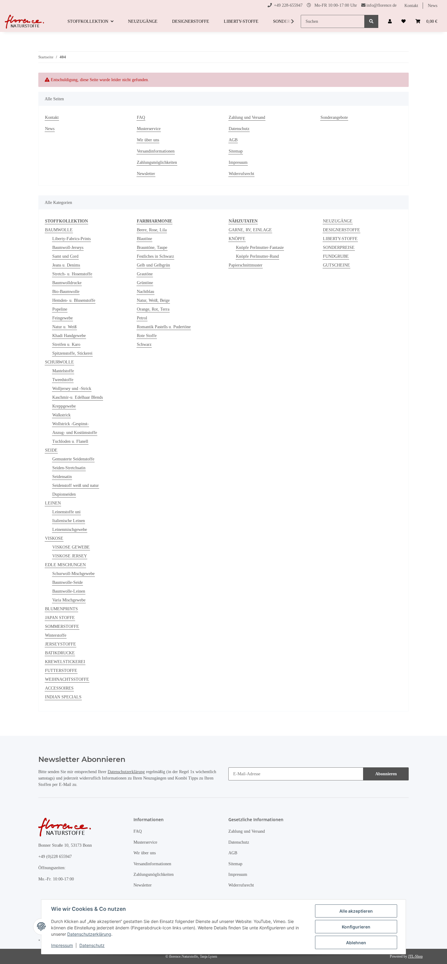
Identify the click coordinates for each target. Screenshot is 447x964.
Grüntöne (145, 283)
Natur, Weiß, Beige (153, 300)
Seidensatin (62, 476)
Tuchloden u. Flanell (70, 441)
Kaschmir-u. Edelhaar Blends (77, 397)
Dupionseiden (64, 494)
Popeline (59, 309)
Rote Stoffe (147, 335)
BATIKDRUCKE (60, 653)
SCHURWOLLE (59, 362)
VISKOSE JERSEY (69, 556)
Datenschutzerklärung (126, 771)
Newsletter (146, 173)
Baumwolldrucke (66, 283)
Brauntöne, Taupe (152, 247)
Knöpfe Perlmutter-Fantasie (260, 247)
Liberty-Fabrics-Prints (71, 238)
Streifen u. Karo (66, 344)
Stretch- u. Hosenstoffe (72, 274)
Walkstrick (61, 415)
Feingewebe (62, 318)
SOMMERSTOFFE (62, 626)
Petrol (142, 318)
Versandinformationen (156, 151)
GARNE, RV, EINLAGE (250, 230)
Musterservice (149, 128)
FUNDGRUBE (336, 256)
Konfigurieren (356, 926)
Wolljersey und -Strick (71, 388)
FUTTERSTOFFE (61, 670)
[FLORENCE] (25, 21)
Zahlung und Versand (247, 117)
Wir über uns (148, 140)
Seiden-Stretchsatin (68, 468)
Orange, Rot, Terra (153, 309)
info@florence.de (381, 5)
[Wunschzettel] (404, 21)
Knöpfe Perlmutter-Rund (257, 256)
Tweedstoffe (62, 379)
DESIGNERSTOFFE (341, 230)
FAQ (141, 117)
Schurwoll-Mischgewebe (73, 573)
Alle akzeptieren (356, 911)
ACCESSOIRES (59, 688)
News (432, 5)
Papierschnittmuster (245, 265)
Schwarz (144, 344)
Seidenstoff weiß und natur (75, 485)
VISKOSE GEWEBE (71, 547)
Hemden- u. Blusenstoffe (73, 300)
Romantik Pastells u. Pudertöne (164, 327)
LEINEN (53, 503)
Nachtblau (145, 291)
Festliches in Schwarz (155, 256)
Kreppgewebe (64, 406)
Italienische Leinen (68, 520)
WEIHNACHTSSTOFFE (67, 679)
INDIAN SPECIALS (63, 697)
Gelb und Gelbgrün (153, 265)
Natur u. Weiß (64, 327)
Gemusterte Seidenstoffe (73, 459)
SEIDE (51, 450)
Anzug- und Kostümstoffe (74, 432)
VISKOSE (54, 538)
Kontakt (411, 5)
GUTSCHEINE (336, 265)
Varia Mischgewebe (68, 600)
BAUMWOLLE (59, 230)
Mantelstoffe (63, 371)
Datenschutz (239, 128)
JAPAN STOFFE (60, 617)
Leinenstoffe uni (66, 512)
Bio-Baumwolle (65, 291)
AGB (233, 140)
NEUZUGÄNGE (337, 221)
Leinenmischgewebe (69, 529)
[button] (390, 21)
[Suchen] (371, 21)
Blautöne (144, 238)
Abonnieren (386, 774)
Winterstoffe (55, 635)
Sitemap (236, 151)
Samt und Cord (65, 256)
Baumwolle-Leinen (68, 591)
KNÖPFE (237, 238)
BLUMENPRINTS (61, 609)
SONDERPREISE (339, 247)
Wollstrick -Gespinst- (70, 424)
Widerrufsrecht (241, 173)
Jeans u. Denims (66, 265)
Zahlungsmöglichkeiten (157, 162)
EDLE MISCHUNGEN (65, 565)
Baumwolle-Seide (67, 582)
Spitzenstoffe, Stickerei (72, 353)
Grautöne (145, 274)
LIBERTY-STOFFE (340, 238)
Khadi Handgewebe (69, 335)
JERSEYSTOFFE (60, 644)
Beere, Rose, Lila (152, 230)
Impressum (238, 162)
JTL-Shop (415, 956)
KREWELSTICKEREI (65, 661)
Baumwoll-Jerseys (67, 247)
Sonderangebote (334, 117)
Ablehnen (356, 942)
